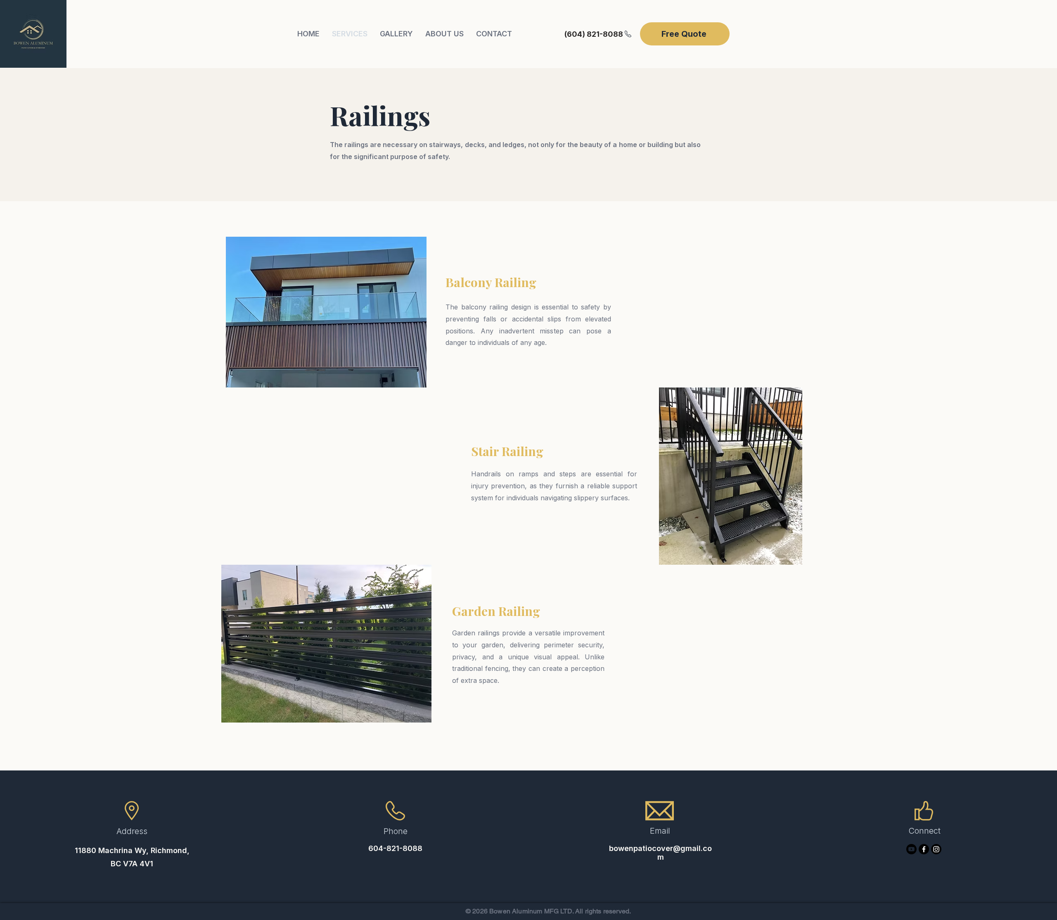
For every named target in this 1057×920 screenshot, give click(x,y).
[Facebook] (924, 849)
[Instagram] (936, 849)
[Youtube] (911, 849)
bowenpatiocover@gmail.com (660, 852)
